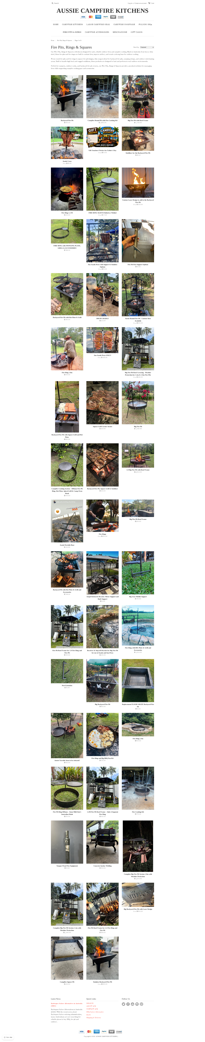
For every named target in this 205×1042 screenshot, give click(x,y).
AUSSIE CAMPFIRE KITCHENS (102, 11)
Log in (130, 3)
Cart (152, 3)
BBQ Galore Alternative (95, 1012)
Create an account (140, 3)
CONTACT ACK (92, 1009)
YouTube (132, 1004)
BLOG (88, 1015)
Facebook (128, 1004)
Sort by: (136, 47)
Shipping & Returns (93, 1018)
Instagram (137, 1004)
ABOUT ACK (91, 1006)
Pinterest (141, 1004)
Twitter (123, 1004)
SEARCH (89, 1003)
